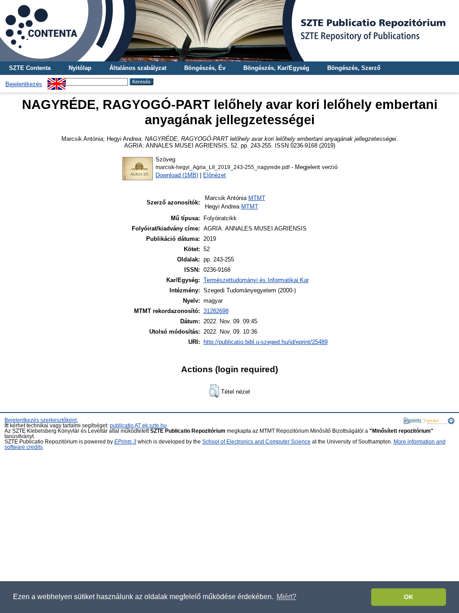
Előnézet (214, 175)
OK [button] (408, 596)
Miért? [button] (286, 596)
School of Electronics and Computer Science (256, 441)
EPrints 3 (125, 441)
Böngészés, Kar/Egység (276, 68)
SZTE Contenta (30, 68)
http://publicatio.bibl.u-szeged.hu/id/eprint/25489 (266, 342)
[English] (56, 81)
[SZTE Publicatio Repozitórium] (229, 30)
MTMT (256, 198)
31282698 (216, 311)
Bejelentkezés (23, 84)
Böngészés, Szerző (354, 68)
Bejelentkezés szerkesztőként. (41, 420)
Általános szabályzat (137, 68)
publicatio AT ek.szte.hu (138, 425)
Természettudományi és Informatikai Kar (256, 280)
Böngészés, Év (204, 68)
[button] (214, 391)
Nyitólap (80, 68)
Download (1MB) (177, 175)
